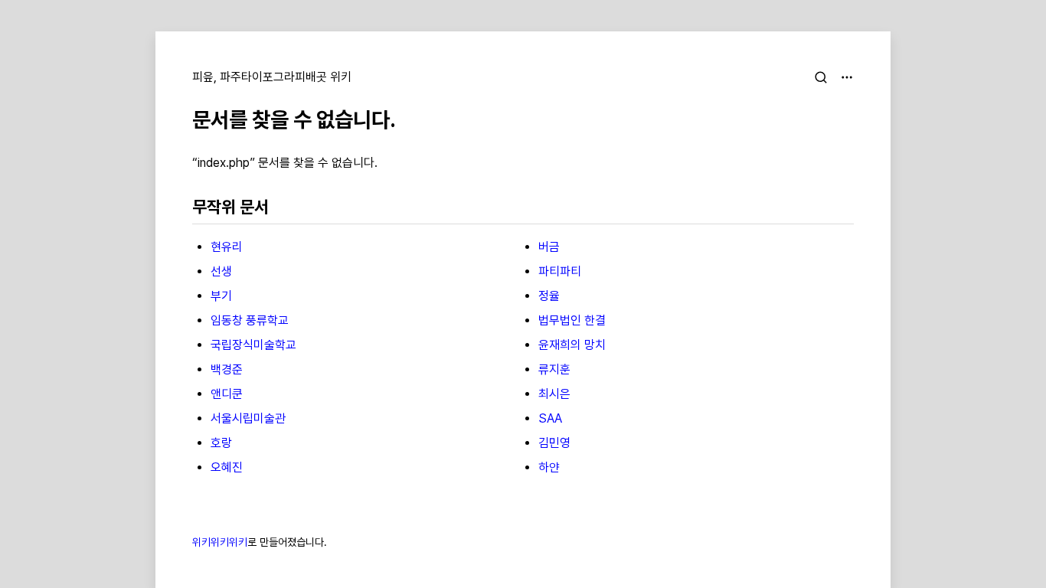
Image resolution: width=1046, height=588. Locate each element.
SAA (550, 418)
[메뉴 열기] (847, 77)
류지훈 (554, 369)
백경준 (227, 369)
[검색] (821, 77)
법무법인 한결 (572, 320)
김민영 (554, 443)
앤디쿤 (227, 394)
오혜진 (227, 467)
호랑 (221, 443)
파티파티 (559, 271)
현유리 (227, 247)
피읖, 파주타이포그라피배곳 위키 (271, 77)
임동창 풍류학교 (250, 320)
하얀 (549, 467)
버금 (549, 247)
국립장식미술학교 (253, 345)
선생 (221, 271)
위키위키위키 (219, 542)
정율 (549, 296)
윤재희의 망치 (572, 345)
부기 (221, 296)
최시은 (554, 394)
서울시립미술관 (248, 418)
